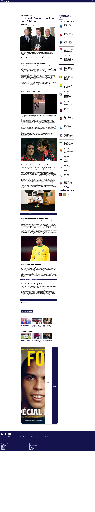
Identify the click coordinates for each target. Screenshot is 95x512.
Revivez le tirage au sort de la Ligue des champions (65, 181)
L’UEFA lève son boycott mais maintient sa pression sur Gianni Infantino (66, 156)
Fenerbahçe (31, 442)
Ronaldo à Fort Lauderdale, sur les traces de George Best (37, 213)
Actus (22, 0)
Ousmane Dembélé (4, 443)
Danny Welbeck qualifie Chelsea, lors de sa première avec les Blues (66, 65)
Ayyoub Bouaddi (4, 444)
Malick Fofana (3, 449)
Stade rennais (31, 444)
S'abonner (32, 0)
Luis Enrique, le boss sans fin (25, 334)
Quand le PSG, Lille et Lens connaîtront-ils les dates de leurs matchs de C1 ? (66, 165)
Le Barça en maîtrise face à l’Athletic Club (66, 100)
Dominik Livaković (4, 445)
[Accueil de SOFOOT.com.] (12, 1)
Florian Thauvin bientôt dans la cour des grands (66, 33)
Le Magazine (37, 0)
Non (62, 19)
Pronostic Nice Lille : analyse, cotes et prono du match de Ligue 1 (36, 320)
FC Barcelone (31, 448)
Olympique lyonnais (32, 441)
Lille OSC (30, 443)
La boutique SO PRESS (18, 436)
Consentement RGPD (54, 436)
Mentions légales (27, 436)
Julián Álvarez (3, 442)
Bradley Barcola (4, 441)
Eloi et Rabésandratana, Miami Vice (33, 279)
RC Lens (30, 446)
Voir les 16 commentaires (26, 311)
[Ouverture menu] (2, 1)
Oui (59, 19)
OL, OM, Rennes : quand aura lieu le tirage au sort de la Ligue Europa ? (66, 125)
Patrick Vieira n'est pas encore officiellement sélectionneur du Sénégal (66, 74)
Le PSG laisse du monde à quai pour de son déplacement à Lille (66, 24)
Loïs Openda (3, 447)
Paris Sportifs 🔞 (27, 0)
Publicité (46, 436)
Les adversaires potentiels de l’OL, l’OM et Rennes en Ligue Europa (66, 116)
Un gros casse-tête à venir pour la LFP (65, 40)
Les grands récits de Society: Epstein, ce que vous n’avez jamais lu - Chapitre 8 (47, 320)
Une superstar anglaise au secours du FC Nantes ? (66, 83)
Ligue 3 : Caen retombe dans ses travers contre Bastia (65, 108)
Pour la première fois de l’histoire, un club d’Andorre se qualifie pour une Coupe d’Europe (66, 91)
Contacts (10, 436)
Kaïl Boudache (3, 446)
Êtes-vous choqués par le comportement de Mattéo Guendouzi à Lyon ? (66, 16)
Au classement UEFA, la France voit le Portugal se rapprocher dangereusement (66, 55)
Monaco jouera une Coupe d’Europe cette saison (66, 148)
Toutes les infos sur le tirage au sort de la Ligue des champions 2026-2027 (47, 334)
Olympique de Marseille (33, 445)
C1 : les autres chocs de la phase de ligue (65, 173)
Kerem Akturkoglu (4, 448)
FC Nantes (31, 447)
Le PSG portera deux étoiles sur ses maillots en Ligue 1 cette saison (36, 334)
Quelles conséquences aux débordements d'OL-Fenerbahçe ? (66, 47)
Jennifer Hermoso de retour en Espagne (66, 133)
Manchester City (32, 449)
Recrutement (62, 436)
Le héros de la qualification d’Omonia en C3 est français (66, 140)
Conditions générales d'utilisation (37, 436)
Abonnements (4, 436)
